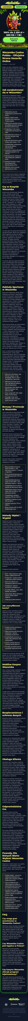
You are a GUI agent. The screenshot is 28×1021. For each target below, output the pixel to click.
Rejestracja (21, 7)
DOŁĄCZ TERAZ (14, 40)
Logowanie (7, 7)
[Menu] (25, 3)
